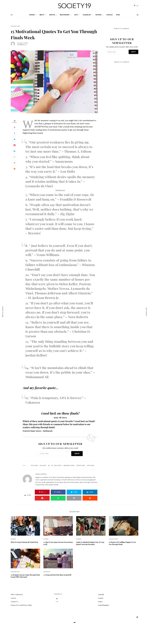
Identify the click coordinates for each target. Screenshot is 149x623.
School (13, 539)
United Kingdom (103, 605)
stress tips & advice (68, 465)
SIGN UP (76, 453)
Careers (13, 598)
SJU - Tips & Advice (57, 465)
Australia (101, 594)
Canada (100, 598)
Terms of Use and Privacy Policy (21, 605)
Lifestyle (46, 571)
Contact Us (14, 602)
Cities (118, 15)
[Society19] (74, 5)
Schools (109, 15)
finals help (43, 465)
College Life (15, 26)
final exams (34, 465)
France (100, 602)
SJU (49, 465)
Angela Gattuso (23, 43)
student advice (80, 465)
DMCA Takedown (17, 594)
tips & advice (90, 465)
